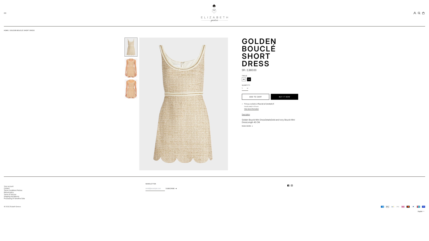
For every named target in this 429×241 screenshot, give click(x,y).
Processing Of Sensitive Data (14, 198)
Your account (8, 186)
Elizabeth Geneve (15, 206)
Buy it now (284, 97)
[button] (419, 13)
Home (6, 30)
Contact (6, 188)
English (420, 211)
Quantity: (246, 85)
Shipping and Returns (11, 196)
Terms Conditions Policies (13, 190)
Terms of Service (10, 194)
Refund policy (9, 192)
